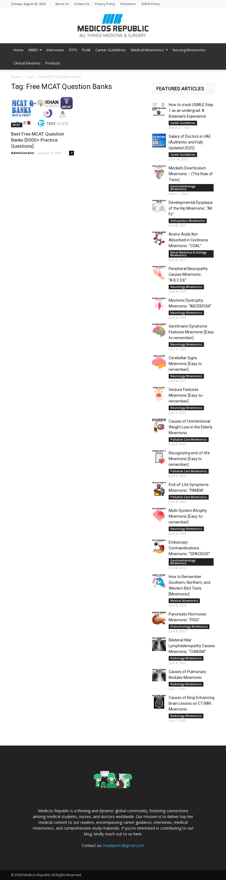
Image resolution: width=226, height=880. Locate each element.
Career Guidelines (110, 49)
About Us (62, 4)
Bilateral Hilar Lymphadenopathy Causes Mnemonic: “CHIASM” (192, 646)
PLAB (86, 49)
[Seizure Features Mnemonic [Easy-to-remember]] (159, 394)
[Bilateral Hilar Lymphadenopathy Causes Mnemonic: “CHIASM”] (159, 644)
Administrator (22, 153)
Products (52, 63)
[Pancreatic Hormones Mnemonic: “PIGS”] (159, 618)
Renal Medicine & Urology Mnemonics (188, 253)
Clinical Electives (27, 63)
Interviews (55, 49)
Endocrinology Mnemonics (189, 626)
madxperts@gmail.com (123, 845)
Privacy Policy (105, 4)
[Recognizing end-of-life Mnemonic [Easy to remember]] (159, 457)
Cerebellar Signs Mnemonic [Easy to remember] (185, 364)
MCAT (17, 125)
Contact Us (82, 4)
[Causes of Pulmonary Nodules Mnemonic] (159, 676)
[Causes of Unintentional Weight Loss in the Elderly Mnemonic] (159, 425)
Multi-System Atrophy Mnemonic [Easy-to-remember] (188, 516)
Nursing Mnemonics (189, 49)
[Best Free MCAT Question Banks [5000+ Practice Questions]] (42, 111)
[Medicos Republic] (113, 25)
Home (18, 49)
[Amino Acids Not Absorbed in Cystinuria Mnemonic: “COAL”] (159, 238)
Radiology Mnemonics (186, 658)
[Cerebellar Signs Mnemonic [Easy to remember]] (159, 362)
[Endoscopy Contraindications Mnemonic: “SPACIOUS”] (159, 546)
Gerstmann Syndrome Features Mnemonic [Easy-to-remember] (192, 332)
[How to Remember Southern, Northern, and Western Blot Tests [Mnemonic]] (159, 581)
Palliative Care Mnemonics (188, 439)
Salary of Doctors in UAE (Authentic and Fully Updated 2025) (190, 142)
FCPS (73, 49)
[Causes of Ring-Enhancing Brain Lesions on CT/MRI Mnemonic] (159, 702)
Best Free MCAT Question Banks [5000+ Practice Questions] (37, 140)
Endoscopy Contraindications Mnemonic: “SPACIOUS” (189, 548)
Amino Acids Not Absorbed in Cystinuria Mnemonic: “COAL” (188, 240)
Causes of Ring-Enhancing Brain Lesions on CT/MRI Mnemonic (191, 703)
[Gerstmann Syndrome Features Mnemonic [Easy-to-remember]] (159, 330)
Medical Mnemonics (147, 49)
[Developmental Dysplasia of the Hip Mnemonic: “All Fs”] (159, 207)
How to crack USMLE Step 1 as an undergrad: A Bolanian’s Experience (191, 110)
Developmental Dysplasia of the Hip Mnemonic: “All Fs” (190, 208)
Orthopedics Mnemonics (187, 221)
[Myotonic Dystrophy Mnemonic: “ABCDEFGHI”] (159, 304)
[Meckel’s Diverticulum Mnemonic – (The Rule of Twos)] (159, 172)
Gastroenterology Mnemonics (182, 187)
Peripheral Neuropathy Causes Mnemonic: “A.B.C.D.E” (188, 274)
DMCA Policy (150, 4)
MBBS (33, 49)
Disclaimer (128, 4)
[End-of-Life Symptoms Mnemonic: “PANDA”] (159, 489)
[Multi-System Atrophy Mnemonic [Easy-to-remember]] (159, 515)
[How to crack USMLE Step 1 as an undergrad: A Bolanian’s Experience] (159, 109)
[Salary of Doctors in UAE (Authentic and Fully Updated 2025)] (159, 140)
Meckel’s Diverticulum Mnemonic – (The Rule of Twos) (191, 174)
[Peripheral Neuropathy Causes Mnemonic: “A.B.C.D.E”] (159, 273)
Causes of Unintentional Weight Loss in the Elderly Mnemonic (190, 427)
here (137, 833)
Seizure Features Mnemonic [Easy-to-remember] (186, 395)
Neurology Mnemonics (186, 287)
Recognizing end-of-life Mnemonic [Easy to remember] (189, 459)
